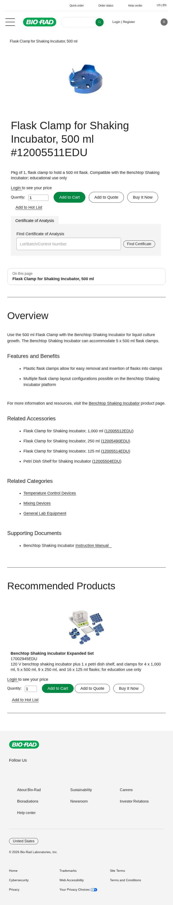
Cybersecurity (19, 880)
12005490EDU (115, 441)
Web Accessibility (71, 880)
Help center (26, 813)
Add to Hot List (29, 207)
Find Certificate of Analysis (40, 234)
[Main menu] (10, 21)
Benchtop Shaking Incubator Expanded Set (52, 653)
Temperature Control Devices (49, 493)
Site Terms (117, 870)
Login (16, 188)
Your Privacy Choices (75, 889)
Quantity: (18, 197)
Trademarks (68, 870)
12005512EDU (119, 431)
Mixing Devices (37, 503)
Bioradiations (27, 801)
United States (23, 841)
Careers (126, 790)
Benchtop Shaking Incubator (114, 403)
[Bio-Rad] (24, 745)
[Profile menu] (145, 22)
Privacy (14, 889)
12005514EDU (115, 451)
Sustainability (81, 790)
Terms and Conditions (125, 880)
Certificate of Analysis (34, 220)
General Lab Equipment (44, 513)
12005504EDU (106, 461)
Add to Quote (106, 197)
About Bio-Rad (29, 790)
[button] (3, 41)
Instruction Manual (92, 545)
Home (13, 870)
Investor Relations (134, 801)
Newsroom (79, 801)
